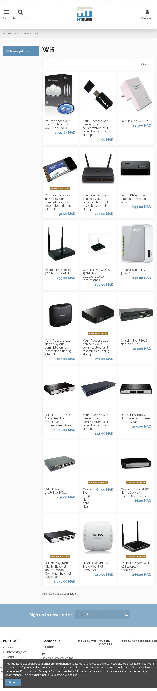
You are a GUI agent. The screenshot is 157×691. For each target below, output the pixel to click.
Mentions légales (16, 652)
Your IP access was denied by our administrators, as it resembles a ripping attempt (96, 127)
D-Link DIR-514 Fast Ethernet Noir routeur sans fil (134, 199)
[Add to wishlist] (54, 116)
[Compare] (60, 116)
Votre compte (105, 642)
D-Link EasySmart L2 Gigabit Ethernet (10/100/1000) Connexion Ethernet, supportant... (58, 569)
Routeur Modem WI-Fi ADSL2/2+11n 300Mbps (135, 566)
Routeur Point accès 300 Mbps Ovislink (58, 271)
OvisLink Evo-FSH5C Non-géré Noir (88, 498)
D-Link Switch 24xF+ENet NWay (56, 491)
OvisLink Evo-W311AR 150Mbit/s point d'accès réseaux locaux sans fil (97, 275)
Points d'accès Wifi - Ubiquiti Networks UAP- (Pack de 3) (58, 124)
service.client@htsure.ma (57, 657)
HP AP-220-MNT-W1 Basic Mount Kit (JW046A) (96, 566)
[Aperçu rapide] (65, 116)
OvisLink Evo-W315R (134, 121)
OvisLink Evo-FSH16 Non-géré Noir (134, 342)
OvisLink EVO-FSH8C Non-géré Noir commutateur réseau (135, 493)
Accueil (10, 656)
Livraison (11, 647)
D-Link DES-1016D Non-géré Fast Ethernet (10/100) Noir (136, 418)
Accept (13, 682)
